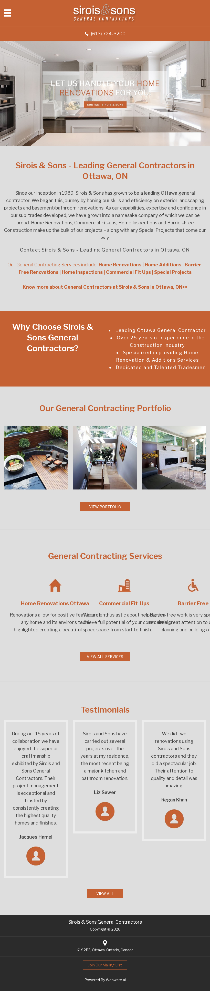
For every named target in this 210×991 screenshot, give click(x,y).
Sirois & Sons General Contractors (105, 922)
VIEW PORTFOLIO (105, 507)
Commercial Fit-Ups (124, 603)
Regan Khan (174, 799)
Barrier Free (193, 603)
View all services (105, 656)
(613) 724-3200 (108, 33)
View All (105, 893)
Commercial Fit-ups (95, 222)
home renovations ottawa (55, 603)
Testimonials (105, 710)
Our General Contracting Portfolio (105, 408)
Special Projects (156, 230)
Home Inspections (137, 222)
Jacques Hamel (35, 837)
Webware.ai (116, 980)
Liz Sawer (105, 792)
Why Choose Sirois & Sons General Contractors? (52, 337)
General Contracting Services (105, 556)
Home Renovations (51, 222)
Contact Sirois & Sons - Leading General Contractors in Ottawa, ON (105, 250)
